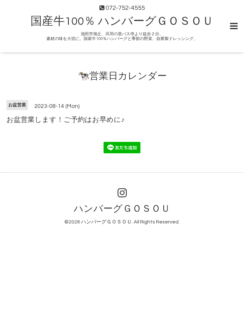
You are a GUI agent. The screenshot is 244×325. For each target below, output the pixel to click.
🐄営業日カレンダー (122, 76)
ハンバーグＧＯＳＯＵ (122, 209)
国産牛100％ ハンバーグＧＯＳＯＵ (122, 21)
